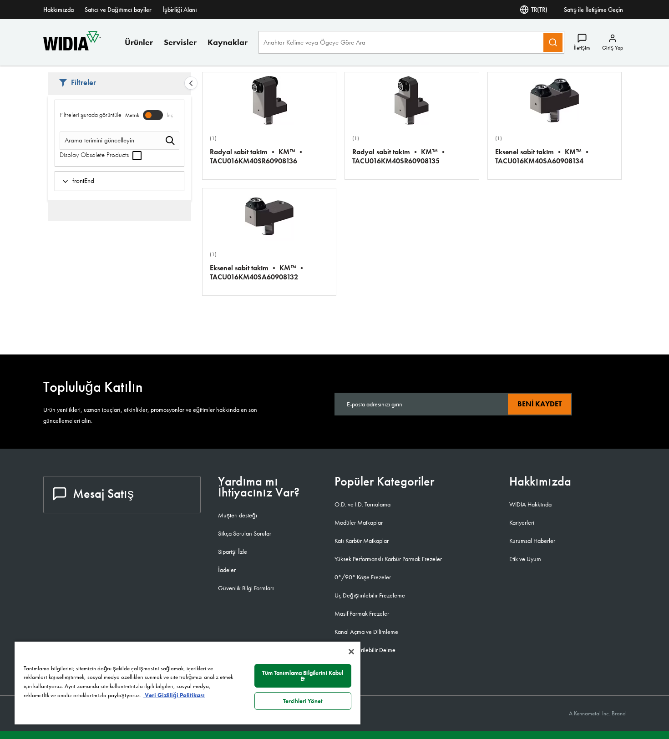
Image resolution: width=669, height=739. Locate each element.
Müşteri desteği (237, 515)
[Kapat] (351, 651)
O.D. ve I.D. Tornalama (362, 504)
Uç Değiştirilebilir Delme (364, 650)
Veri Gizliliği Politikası (174, 695)
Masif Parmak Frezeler (361, 613)
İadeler (227, 570)
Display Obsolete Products (95, 154)
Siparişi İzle (232, 551)
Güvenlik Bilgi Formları (246, 588)
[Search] (553, 42)
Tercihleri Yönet (303, 701)
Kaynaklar (228, 42)
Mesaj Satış (103, 493)
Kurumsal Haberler (532, 541)
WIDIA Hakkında (530, 504)
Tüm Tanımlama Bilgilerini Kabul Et (302, 676)
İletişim (582, 47)
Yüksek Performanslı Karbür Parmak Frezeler (388, 559)
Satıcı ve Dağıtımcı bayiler (118, 9)
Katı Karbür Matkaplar (361, 541)
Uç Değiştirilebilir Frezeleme (369, 595)
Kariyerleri (521, 522)
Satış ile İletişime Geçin (593, 9)
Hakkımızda (58, 9)
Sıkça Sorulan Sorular (244, 533)
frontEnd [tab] (83, 180)
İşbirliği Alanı (179, 9)
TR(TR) (539, 9)
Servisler (180, 42)
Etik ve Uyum (525, 559)
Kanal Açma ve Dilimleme (366, 632)
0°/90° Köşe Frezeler (362, 577)
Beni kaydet (539, 404)
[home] (72, 48)
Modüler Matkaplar (358, 522)
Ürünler (139, 42)
